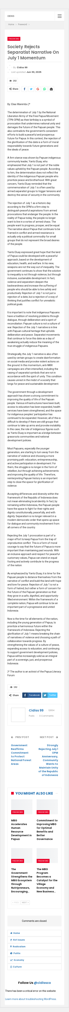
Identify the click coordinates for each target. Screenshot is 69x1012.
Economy (19, 959)
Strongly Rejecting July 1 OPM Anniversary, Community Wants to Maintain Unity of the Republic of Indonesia (48, 760)
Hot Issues (19, 939)
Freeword (14, 38)
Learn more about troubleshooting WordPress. (31, 999)
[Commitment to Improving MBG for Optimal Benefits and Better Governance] (47, 806)
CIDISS (10, 16)
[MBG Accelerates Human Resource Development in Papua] (21, 806)
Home (16, 933)
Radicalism (19, 946)
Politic (17, 953)
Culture (17, 966)
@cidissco (42, 982)
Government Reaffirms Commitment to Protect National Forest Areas (21, 755)
